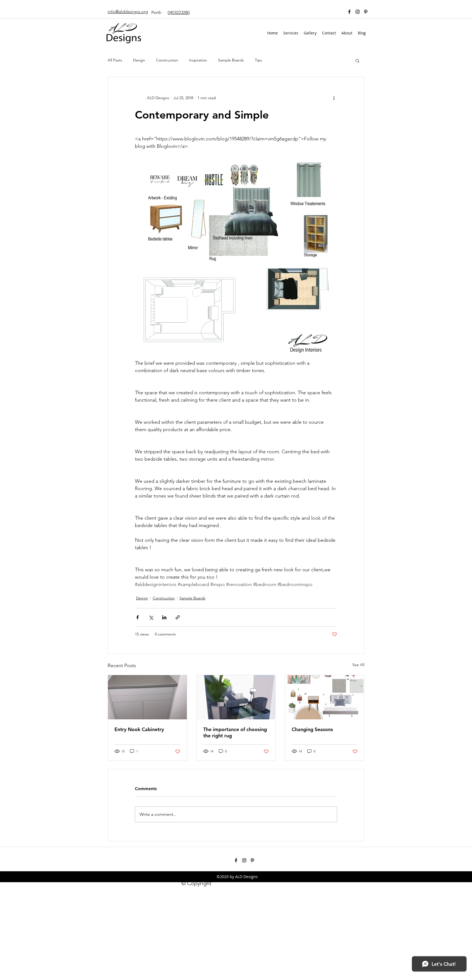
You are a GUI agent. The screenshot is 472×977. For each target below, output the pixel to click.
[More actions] (334, 98)
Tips (258, 60)
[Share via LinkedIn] (164, 617)
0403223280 (179, 12)
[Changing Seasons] (324, 697)
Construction (167, 60)
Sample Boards (231, 60)
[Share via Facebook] (137, 617)
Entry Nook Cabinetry (139, 729)
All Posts (115, 60)
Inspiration (198, 60)
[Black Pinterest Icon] (365, 11)
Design (139, 60)
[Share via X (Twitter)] (151, 617)
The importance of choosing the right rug (235, 732)
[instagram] (357, 11)
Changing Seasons (312, 729)
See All (358, 664)
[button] (357, 60)
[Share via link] (177, 617)
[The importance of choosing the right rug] (236, 697)
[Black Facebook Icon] (349, 11)
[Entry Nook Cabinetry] (147, 697)
